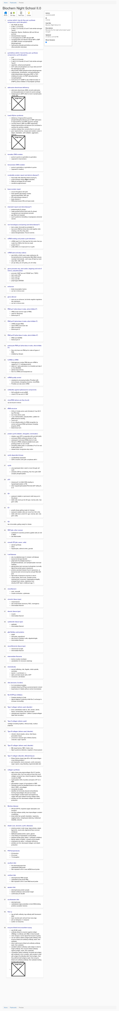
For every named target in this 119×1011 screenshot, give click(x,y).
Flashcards (13, 3)
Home (6, 3)
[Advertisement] (59, 64)
